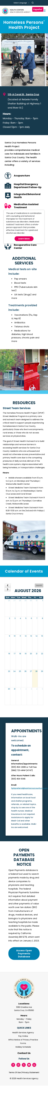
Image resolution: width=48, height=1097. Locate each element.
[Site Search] (32, 3)
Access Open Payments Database (24, 953)
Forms (23, 1043)
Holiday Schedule (23, 1047)
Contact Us (24, 1053)
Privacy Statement (30, 1072)
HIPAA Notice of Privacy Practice (23, 1039)
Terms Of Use (15, 1072)
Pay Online (23, 1036)
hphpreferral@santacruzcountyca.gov (29, 788)
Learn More (24, 238)
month (39, 585)
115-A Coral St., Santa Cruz (23, 94)
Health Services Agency (23, 1032)
